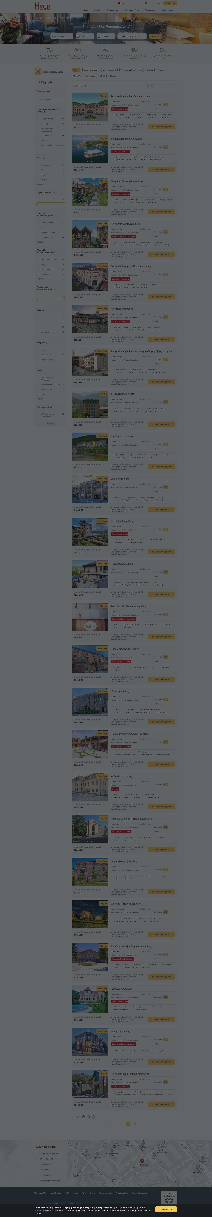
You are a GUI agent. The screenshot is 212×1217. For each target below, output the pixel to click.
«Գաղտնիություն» (43, 1210)
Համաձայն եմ (166, 1209)
